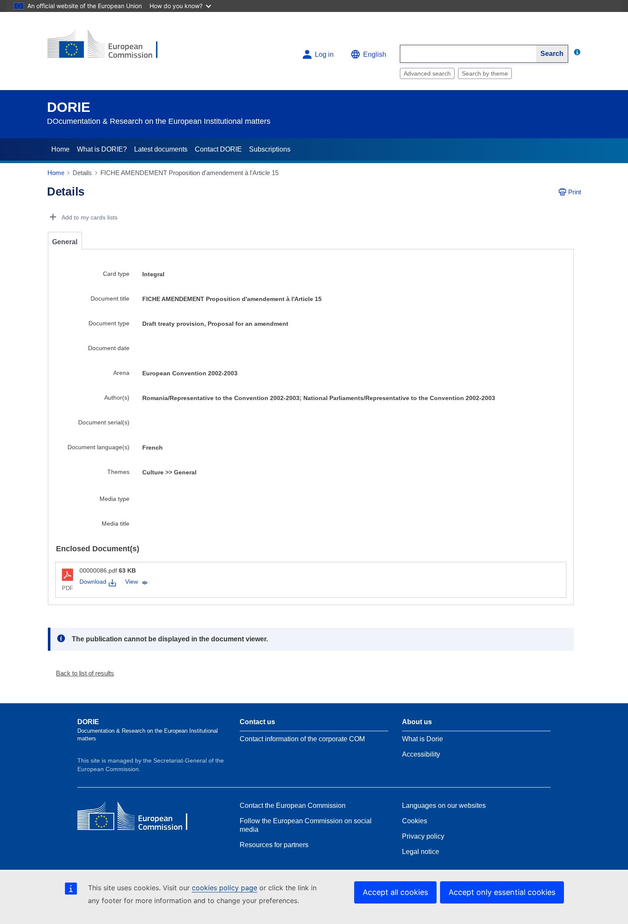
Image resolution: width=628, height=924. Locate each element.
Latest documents (161, 149)
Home (60, 149)
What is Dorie (422, 739)
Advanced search (427, 73)
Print (574, 192)
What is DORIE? (102, 149)
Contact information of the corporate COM (302, 739)
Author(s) (116, 397)
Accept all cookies (395, 892)
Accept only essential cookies (502, 892)
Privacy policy (423, 836)
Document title (110, 298)
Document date (108, 348)
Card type (116, 273)
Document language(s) (98, 447)
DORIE (68, 107)
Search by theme (485, 73)
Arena (121, 372)
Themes (118, 471)
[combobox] (468, 53)
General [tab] (64, 242)
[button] (81, 673)
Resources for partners (274, 844)
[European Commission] (109, 47)
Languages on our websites (444, 805)
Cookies (414, 821)
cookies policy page (224, 887)
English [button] (374, 54)
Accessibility (421, 754)
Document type (108, 323)
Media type (114, 498)
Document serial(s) (103, 422)
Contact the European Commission (293, 805)
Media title (115, 523)
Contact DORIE (218, 149)
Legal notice (420, 851)
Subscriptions (270, 149)
